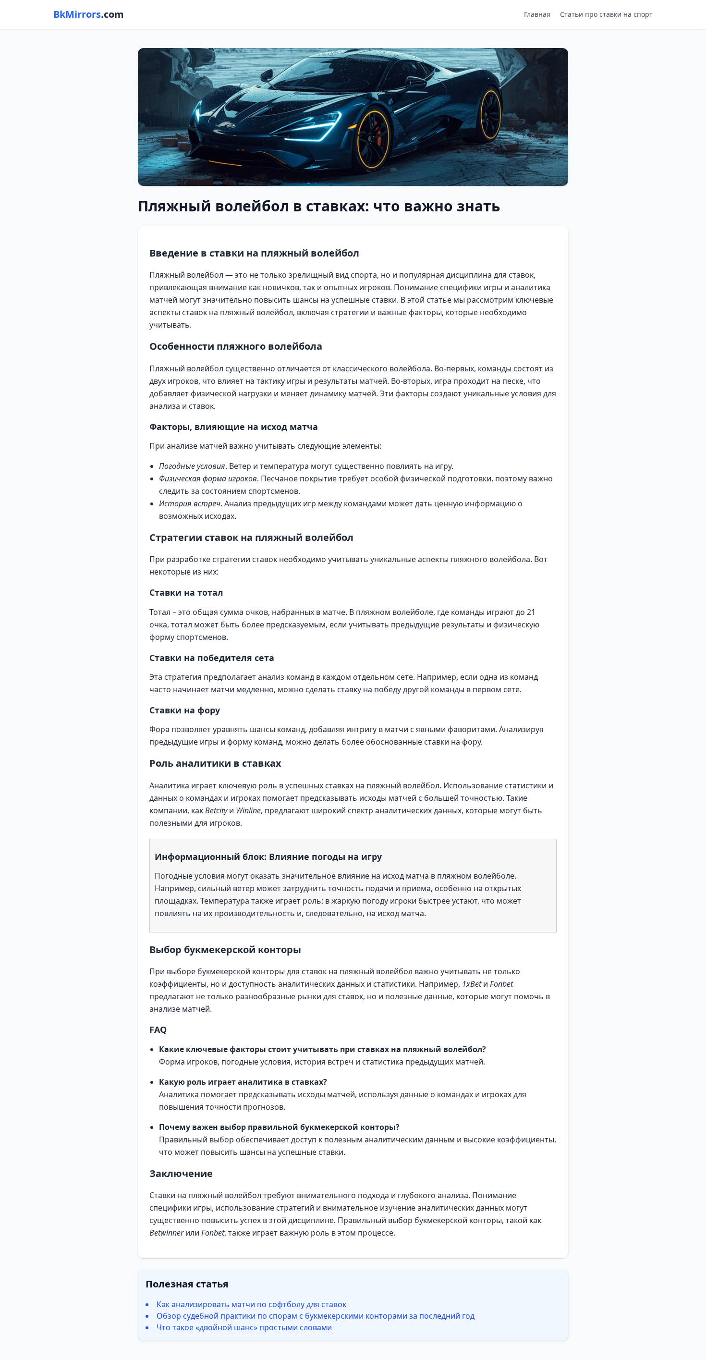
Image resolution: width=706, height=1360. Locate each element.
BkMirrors (88, 14)
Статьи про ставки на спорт (606, 14)
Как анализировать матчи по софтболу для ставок (251, 1304)
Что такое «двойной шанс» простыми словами (244, 1327)
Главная (537, 14)
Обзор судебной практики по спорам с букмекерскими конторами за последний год (316, 1316)
